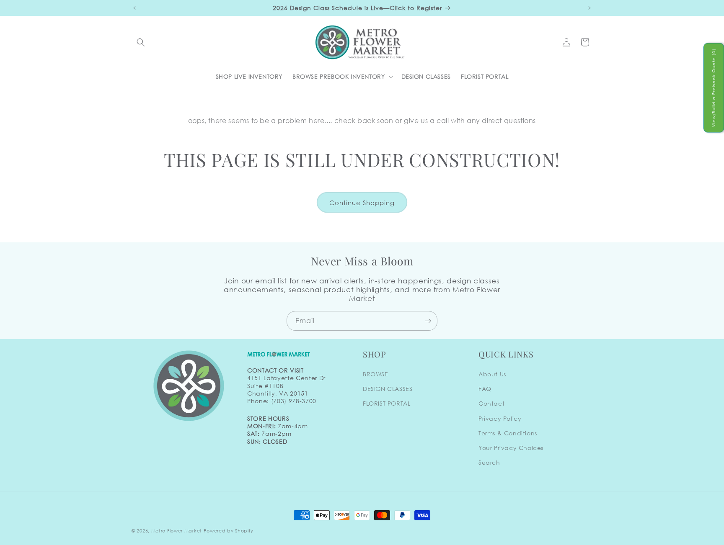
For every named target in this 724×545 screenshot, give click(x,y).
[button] (141, 42)
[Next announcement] (589, 8)
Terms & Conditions (507, 433)
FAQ (484, 389)
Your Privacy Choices (510, 448)
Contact (491, 404)
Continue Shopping (362, 202)
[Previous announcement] (134, 8)
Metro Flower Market (176, 530)
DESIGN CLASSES (387, 389)
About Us (492, 374)
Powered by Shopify (228, 530)
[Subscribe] (428, 321)
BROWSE (375, 374)
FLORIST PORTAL (386, 404)
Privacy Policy (499, 418)
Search (489, 462)
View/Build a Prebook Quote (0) (714, 88)
